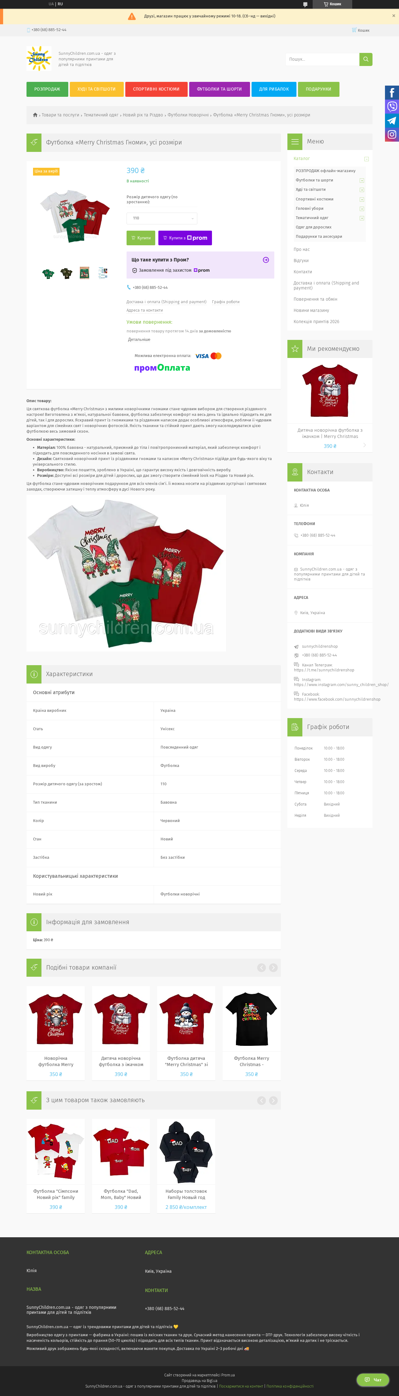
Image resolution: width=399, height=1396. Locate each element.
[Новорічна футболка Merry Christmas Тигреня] (55, 1018)
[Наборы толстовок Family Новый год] (186, 1151)
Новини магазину (311, 310)
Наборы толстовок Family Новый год (186, 1194)
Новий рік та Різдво (143, 115)
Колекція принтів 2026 (316, 322)
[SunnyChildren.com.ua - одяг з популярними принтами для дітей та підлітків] (38, 70)
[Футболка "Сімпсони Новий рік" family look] (55, 1151)
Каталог (302, 159)
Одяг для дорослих (313, 227)
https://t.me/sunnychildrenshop (324, 670)
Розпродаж (47, 89)
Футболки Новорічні (188, 115)
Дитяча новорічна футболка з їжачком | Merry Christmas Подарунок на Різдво (121, 1062)
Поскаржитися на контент (241, 1387)
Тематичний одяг (101, 115)
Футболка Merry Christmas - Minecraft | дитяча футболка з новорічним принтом (251, 1062)
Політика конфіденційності (290, 1387)
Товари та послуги (60, 115)
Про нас (302, 249)
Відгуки (301, 261)
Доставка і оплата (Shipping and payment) (326, 285)
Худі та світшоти (311, 190)
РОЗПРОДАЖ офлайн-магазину (325, 171)
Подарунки (319, 89)
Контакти (303, 272)
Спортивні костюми (156, 89)
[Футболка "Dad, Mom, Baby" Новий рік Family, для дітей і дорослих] (121, 1151)
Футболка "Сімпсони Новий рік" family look (55, 1195)
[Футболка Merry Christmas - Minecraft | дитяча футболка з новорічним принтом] (252, 1018)
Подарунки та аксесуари (319, 237)
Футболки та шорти (219, 89)
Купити (144, 238)
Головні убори (310, 209)
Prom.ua (228, 1375)
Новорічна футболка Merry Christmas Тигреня (55, 1062)
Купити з (177, 238)
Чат (378, 1379)
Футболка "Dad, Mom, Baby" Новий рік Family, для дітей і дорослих (121, 1195)
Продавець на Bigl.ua (199, 1381)
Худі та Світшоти (97, 89)
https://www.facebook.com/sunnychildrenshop (337, 700)
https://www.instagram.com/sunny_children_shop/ (341, 685)
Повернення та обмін (315, 299)
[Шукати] (366, 59)
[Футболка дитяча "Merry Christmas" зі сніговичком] (186, 1018)
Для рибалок (274, 89)
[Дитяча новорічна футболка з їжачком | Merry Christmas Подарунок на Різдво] (121, 1018)
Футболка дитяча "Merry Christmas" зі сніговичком (186, 1062)
